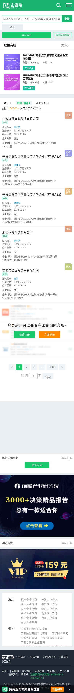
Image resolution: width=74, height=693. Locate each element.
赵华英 (17, 240)
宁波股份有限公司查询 (34, 633)
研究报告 (26, 671)
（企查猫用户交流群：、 (46, 674)
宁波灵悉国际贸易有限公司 (20, 270)
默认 (6, 103)
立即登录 (49, 334)
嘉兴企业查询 (49, 604)
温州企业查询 (29, 604)
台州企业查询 (49, 618)
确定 (48, 377)
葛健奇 (17, 164)
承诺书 (24, 674)
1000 (52, 367)
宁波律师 (20, 656)
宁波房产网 (33, 656)
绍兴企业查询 (49, 608)
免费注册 (24, 334)
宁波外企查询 (29, 638)
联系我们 (13, 674)
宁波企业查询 (49, 599)
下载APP (57, 689)
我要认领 (37, 465)
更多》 (65, 45)
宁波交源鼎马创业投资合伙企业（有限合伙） (32, 194)
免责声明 (51, 671)
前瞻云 (5, 671)
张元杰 (17, 127)
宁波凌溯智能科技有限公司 (20, 118)
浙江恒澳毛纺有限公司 (17, 232)
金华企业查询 (29, 613)
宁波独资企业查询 (52, 638)
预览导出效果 (62, 35)
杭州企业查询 (29, 599)
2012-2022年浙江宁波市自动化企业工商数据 (45, 56)
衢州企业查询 (49, 613)
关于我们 (64, 671)
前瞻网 (15, 671)
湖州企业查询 (29, 608)
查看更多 (66, 458)
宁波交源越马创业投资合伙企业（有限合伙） (32, 156)
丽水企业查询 (29, 622)
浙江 (11, 599)
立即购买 (29, 68)
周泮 (16, 278)
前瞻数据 (39, 671)
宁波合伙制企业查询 (33, 642)
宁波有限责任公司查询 (34, 628)
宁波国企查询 (60, 633)
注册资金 (41, 103)
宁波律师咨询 (49, 656)
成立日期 (22, 103)
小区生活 (6, 661)
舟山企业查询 (29, 618)
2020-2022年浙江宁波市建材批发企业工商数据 (45, 76)
